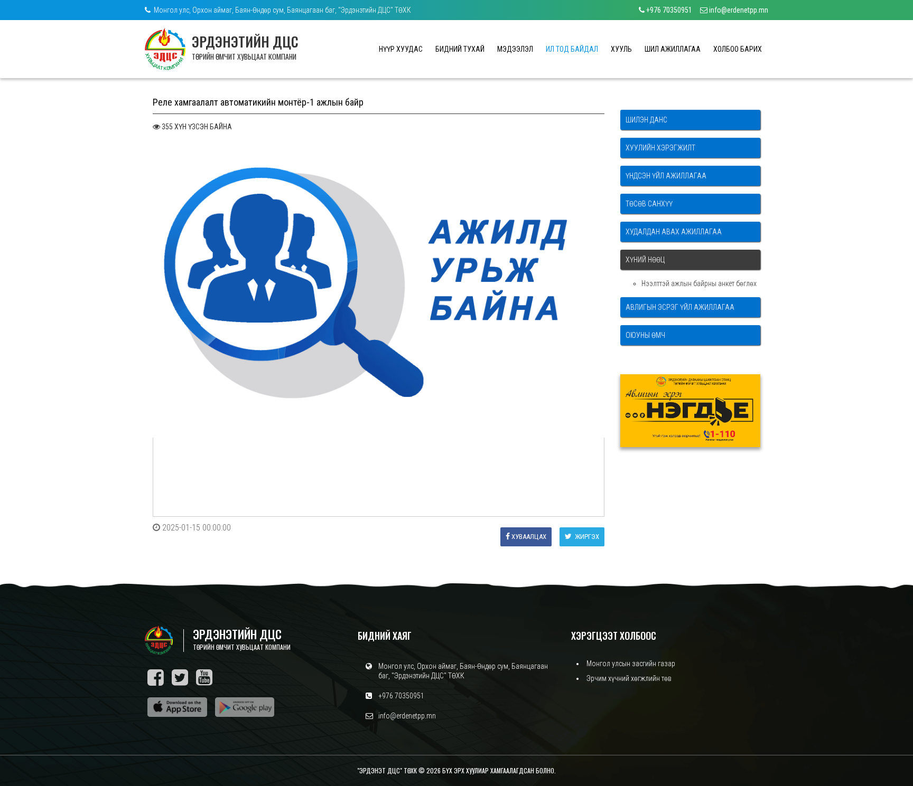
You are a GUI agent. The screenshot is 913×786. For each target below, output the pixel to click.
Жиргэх (586, 537)
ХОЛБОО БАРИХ (737, 49)
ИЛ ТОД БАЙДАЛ (572, 49)
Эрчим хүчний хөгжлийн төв (629, 678)
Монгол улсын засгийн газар (630, 663)
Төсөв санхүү (649, 204)
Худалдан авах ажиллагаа (674, 232)
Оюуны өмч (645, 335)
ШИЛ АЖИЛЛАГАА (673, 49)
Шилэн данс (646, 120)
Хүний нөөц (645, 259)
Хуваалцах (528, 537)
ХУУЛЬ (621, 49)
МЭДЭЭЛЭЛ (515, 49)
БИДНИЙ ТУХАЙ (460, 49)
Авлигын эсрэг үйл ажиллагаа (680, 307)
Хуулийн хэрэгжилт (660, 148)
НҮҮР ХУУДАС (401, 49)
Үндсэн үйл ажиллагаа (666, 176)
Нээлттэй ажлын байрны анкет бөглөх (699, 283)
